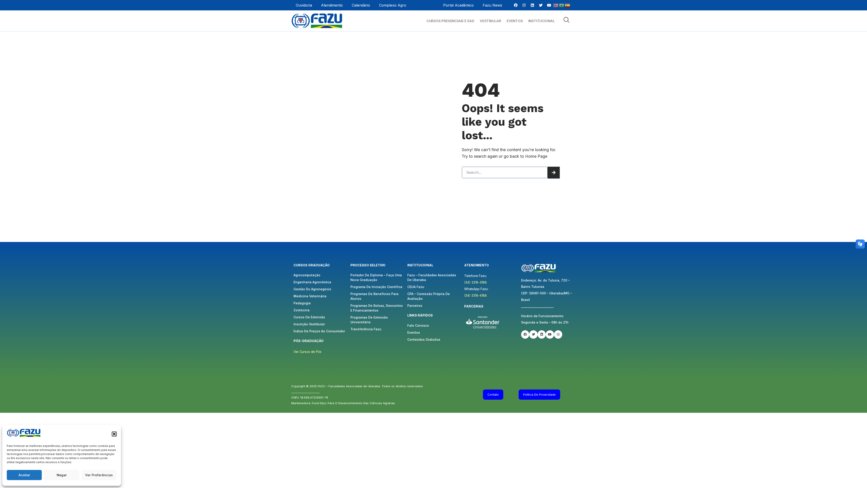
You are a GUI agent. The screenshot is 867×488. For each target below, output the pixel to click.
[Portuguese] (562, 5)
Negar (62, 475)
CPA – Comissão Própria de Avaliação (428, 296)
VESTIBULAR (490, 21)
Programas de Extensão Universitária (369, 319)
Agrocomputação (307, 275)
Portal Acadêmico (458, 5)
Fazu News (492, 5)
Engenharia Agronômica (312, 282)
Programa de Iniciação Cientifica (376, 287)
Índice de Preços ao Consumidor (319, 331)
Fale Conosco (418, 325)
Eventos (413, 332)
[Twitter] (540, 5)
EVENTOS (515, 21)
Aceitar (24, 475)
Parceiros (414, 305)
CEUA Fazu (415, 287)
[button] (114, 434)
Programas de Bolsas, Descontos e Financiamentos (376, 308)
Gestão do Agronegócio (312, 289)
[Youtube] (549, 5)
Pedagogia (302, 303)
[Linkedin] (532, 5)
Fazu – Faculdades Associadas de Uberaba (431, 277)
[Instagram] (524, 5)
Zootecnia (302, 310)
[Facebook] (515, 5)
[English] (556, 5)
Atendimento (332, 5)
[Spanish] (568, 5)
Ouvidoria (304, 5)
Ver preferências (99, 475)
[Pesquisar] (554, 172)
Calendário (361, 5)
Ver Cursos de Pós (308, 352)
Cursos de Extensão (309, 317)
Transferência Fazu (365, 329)
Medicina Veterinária (310, 296)
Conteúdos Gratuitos (423, 339)
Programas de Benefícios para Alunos (374, 296)
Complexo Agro (392, 5)
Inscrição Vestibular (309, 324)
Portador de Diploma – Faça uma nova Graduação (376, 277)
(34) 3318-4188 (475, 282)
